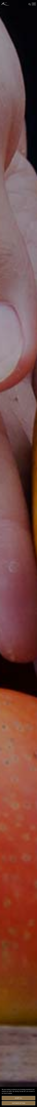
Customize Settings (18, 1103)
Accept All (18, 1098)
